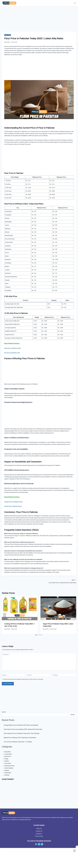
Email (30, 675)
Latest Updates (8, 768)
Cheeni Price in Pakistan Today (13, 506)
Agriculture (7, 751)
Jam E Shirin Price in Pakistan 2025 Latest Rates (62, 581)
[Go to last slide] (4, 615)
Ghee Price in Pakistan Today (12, 348)
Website (55, 675)
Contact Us (39, 831)
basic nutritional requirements (17, 476)
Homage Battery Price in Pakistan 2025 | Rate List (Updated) (21, 725)
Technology (7, 772)
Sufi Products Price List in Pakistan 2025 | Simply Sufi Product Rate (23, 729)
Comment (6, 654)
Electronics (7, 756)
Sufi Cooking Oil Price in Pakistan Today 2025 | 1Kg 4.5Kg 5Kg (21, 733)
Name (5, 675)
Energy (6, 758)
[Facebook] (36, 844)
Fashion (6, 761)
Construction (8, 754)
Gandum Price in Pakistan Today (13, 501)
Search (4, 712)
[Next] (73, 615)
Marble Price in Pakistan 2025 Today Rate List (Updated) (20, 737)
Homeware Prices (9, 765)
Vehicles (6, 775)
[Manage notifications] (74, 850)
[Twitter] (39, 844)
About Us (39, 828)
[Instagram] (42, 844)
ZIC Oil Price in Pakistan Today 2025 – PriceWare (18, 742)
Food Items (8, 35)
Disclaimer (39, 833)
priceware (8, 42)
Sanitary (6, 770)
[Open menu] (74, 3)
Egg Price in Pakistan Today (12, 352)
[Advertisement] (39, 20)
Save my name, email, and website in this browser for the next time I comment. (23, 679)
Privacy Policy (39, 836)
